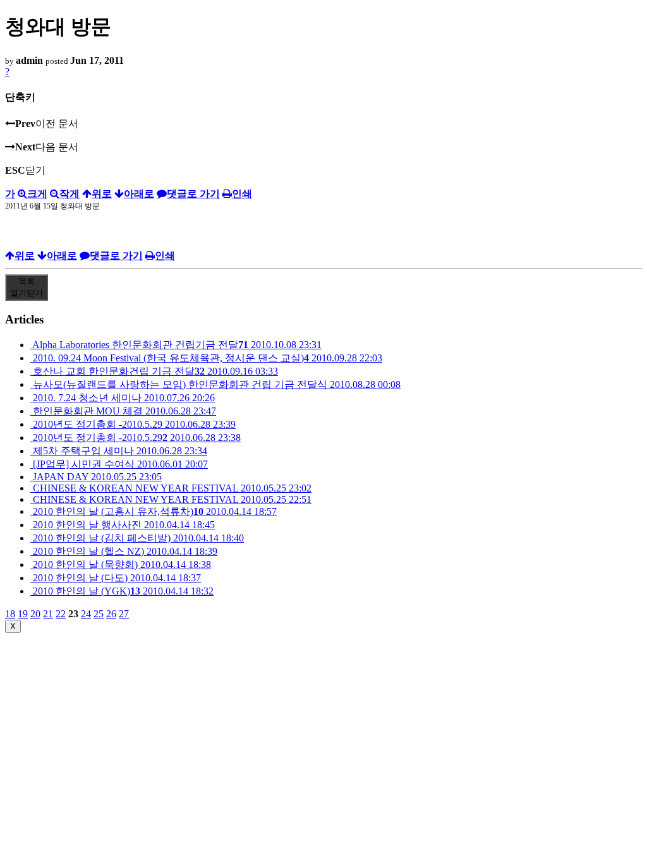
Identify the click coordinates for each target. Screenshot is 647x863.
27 (124, 613)
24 (86, 613)
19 (23, 613)
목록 (26, 287)
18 (10, 613)
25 (99, 613)
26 (111, 613)
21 (48, 613)
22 (61, 613)
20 (35, 613)
